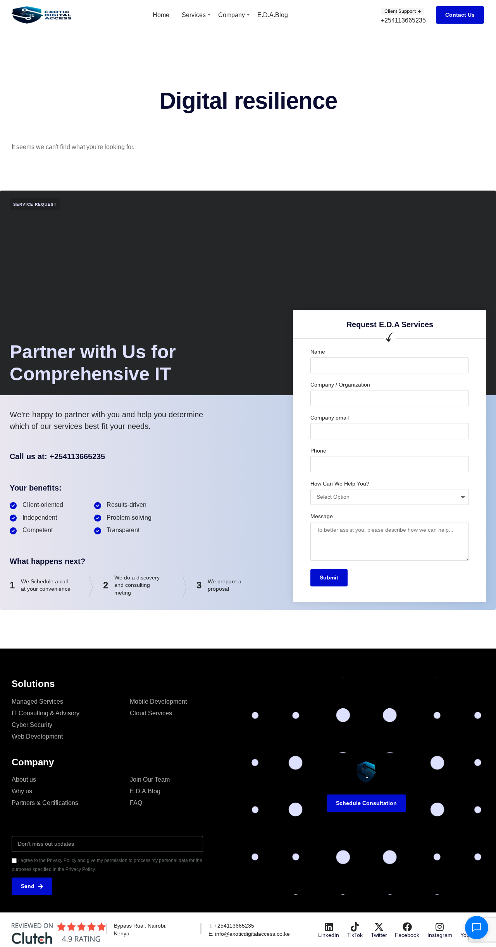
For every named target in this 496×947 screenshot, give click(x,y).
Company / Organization (340, 385)
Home (161, 15)
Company (231, 15)
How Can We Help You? (339, 483)
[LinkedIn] (328, 926)
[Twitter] (379, 926)
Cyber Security (32, 725)
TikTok (355, 935)
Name (317, 352)
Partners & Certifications (45, 803)
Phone (318, 450)
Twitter (379, 935)
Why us (22, 791)
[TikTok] (355, 926)
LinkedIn (328, 935)
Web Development (37, 736)
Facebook (407, 935)
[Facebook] (407, 926)
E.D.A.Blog (272, 15)
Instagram (439, 935)
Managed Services (37, 701)
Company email (329, 418)
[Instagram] (439, 926)
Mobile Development (158, 701)
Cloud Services (151, 713)
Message (321, 516)
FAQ (136, 803)
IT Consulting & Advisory (45, 713)
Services (194, 15)
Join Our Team (150, 779)
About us (24, 779)
